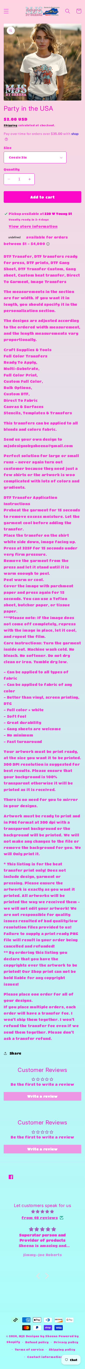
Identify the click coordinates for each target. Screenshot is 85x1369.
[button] (6, 11)
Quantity (12, 169)
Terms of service (29, 1349)
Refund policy (37, 1342)
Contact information (45, 1356)
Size (8, 148)
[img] (42, 1211)
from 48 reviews (40, 1217)
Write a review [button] (42, 1096)
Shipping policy (62, 1349)
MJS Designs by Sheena (39, 1336)
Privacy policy (66, 1342)
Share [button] (15, 1053)
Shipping (10, 125)
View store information (33, 226)
